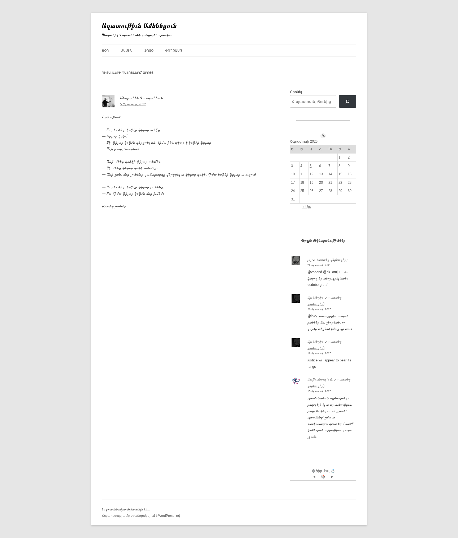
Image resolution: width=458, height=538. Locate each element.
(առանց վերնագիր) (332, 259)
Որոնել (296, 92)
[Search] (347, 101)
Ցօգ (105, 51)
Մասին (127, 51)
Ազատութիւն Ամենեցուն (139, 25)
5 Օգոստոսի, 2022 (133, 104)
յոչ (309, 259)
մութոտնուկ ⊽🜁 (320, 379)
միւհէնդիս (315, 297)
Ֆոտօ (148, 51)
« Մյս (306, 207)
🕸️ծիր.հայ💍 (323, 471)
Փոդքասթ (173, 51)
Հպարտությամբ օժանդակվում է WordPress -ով (141, 516)
